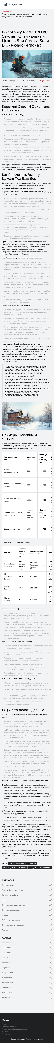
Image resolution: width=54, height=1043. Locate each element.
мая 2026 (27, 958)
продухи (33, 868)
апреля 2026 (27, 963)
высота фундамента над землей (23, 863)
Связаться (6, 1034)
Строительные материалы (27, 925)
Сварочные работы (27, 895)
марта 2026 (27, 968)
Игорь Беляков (45, 81)
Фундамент (27, 915)
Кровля (27, 900)
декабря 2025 (27, 983)
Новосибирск (45, 868)
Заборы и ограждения (27, 920)
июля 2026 (27, 948)
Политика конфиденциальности (15, 1029)
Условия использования (11, 1027)
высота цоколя (9, 868)
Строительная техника (27, 910)
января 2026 (27, 978)
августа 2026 (27, 943)
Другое (27, 930)
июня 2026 (27, 953)
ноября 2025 (27, 988)
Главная (5, 12)
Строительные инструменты (27, 905)
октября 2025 (27, 993)
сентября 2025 (27, 998)
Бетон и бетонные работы (27, 890)
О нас (4, 1024)
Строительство (27, 885)
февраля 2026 (27, 973)
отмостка (22, 868)
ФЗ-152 (5, 1032)
